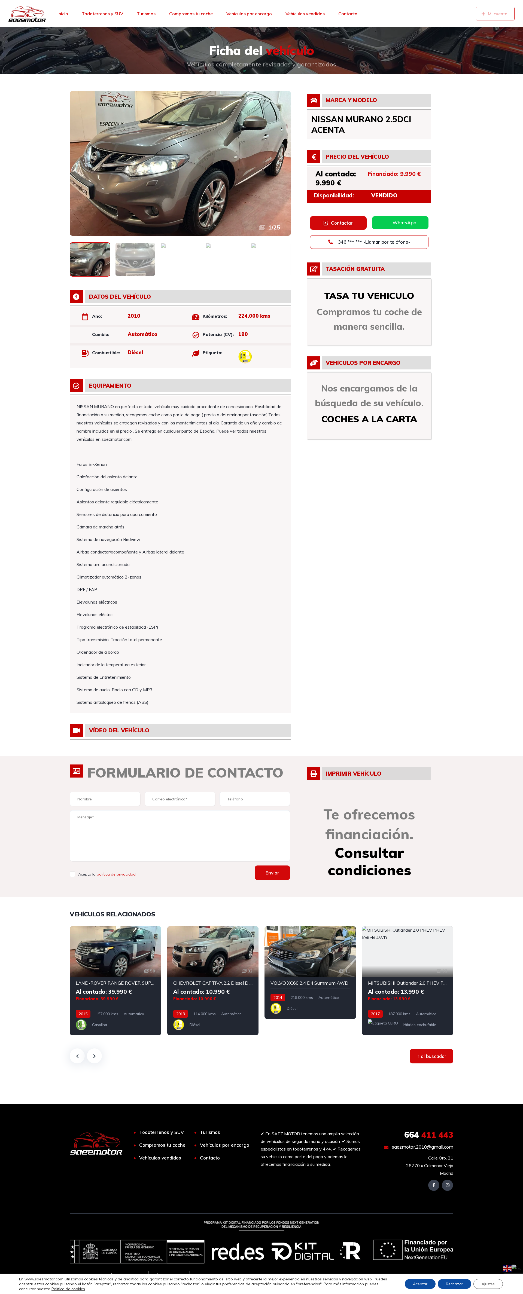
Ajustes (488, 1283)
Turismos (146, 13)
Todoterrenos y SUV (102, 13)
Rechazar (454, 1283)
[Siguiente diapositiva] (94, 1055)
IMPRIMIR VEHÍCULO (353, 773)
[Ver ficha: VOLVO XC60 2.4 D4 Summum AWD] (310, 972)
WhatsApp (404, 222)
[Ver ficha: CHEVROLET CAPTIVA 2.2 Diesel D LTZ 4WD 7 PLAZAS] (213, 980)
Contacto (347, 13)
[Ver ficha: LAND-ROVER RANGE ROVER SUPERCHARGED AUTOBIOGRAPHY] (115, 980)
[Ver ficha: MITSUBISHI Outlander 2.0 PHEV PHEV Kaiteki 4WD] (408, 980)
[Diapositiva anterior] (77, 1055)
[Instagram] (447, 1185)
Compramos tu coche (191, 13)
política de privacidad (116, 874)
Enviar (272, 873)
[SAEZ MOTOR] (27, 13)
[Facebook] (433, 1185)
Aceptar (420, 1283)
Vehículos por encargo (249, 13)
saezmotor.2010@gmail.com (422, 1147)
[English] (507, 1268)
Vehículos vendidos (305, 13)
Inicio (62, 13)
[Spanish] (517, 1268)
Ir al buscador (431, 1056)
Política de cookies (68, 1288)
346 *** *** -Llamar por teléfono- (373, 242)
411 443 (428, 1135)
